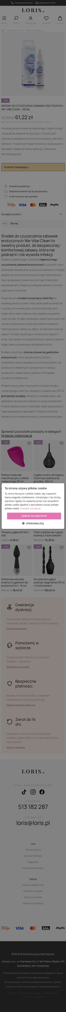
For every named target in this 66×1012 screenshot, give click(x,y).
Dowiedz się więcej (30, 508)
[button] (33, 523)
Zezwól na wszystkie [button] (34, 515)
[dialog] (33, 506)
